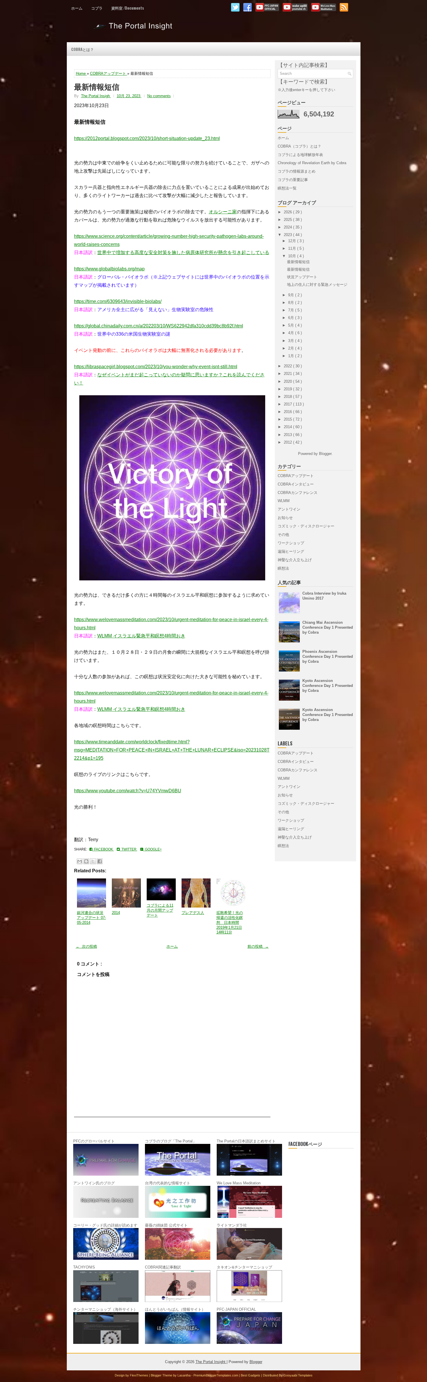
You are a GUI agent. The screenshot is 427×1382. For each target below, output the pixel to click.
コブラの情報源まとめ (296, 171)
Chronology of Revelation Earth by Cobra (312, 163)
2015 (288, 419)
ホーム (76, 8)
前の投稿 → (258, 946)
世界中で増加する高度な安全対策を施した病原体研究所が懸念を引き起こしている (183, 252)
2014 (116, 912)
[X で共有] (93, 861)
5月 (291, 325)
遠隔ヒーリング (291, 551)
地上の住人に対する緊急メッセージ (317, 284)
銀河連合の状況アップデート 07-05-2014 (91, 917)
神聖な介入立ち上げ (295, 560)
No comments (159, 96)
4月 (291, 333)
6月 (291, 318)
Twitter (128, 849)
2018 (288, 396)
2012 (288, 442)
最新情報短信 (96, 86)
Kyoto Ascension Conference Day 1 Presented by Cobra (327, 685)
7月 (291, 310)
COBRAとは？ (82, 49)
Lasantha (184, 1375)
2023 (288, 235)
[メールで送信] (79, 861)
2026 (288, 212)
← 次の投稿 (86, 946)
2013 (288, 435)
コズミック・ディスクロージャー (306, 526)
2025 (288, 219)
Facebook (103, 849)
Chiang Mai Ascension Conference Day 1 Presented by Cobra (327, 627)
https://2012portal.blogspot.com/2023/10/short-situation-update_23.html (147, 138)
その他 (283, 534)
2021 (288, 373)
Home (81, 73)
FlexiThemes (139, 1375)
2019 (288, 389)
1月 (291, 356)
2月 (291, 348)
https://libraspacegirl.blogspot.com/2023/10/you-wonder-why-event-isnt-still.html (155, 366)
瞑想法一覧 (287, 188)
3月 (291, 341)
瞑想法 (283, 568)
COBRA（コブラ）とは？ (299, 146)
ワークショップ (291, 543)
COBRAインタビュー (296, 484)
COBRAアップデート (108, 73)
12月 (292, 241)
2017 (288, 404)
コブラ (97, 8)
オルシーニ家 (223, 211)
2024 (288, 227)
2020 (288, 381)
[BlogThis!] (86, 861)
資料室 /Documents (127, 8)
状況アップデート (302, 277)
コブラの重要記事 (293, 180)
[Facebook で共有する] (100, 861)
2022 (288, 366)
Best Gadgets (251, 1375)
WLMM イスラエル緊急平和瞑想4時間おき (141, 635)
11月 (292, 248)
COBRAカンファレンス (297, 492)
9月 (291, 295)
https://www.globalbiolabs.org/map (109, 268)
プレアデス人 (193, 912)
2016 (288, 412)
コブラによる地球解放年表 (300, 155)
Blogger (325, 453)
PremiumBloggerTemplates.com (216, 1375)
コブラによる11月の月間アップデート (160, 910)
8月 (291, 302)
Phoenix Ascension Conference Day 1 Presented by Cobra (327, 656)
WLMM (284, 501)
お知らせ (285, 517)
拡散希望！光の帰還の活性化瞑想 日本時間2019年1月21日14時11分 (229, 922)
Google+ (152, 849)
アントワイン (289, 509)
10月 (292, 256)
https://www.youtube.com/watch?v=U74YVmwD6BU (127, 790)
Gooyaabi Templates (298, 1375)
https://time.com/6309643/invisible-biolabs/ (118, 301)
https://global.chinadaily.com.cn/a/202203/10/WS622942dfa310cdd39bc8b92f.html (158, 325)
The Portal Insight (134, 28)
